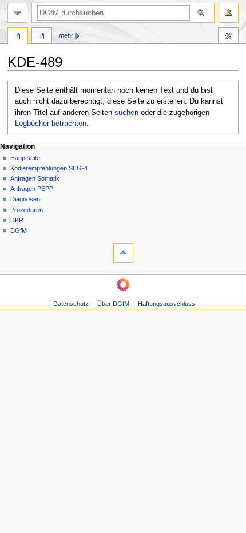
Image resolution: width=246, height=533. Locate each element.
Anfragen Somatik (34, 178)
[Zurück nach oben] (123, 253)
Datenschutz (71, 303)
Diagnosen (25, 199)
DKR (16, 220)
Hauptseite (25, 157)
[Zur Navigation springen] (17, 13)
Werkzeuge (228, 37)
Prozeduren (26, 209)
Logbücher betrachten (50, 124)
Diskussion (41, 37)
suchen (126, 113)
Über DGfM (113, 303)
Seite (17, 37)
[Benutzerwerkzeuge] (229, 13)
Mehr (66, 35)
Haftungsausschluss (166, 303)
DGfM (18, 230)
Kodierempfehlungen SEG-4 (49, 168)
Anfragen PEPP (31, 188)
